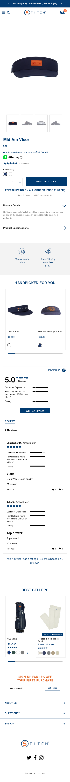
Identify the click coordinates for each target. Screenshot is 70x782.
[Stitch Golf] (35, 744)
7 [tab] (52, 353)
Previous (4, 260)
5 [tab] (38, 353)
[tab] (35, 410)
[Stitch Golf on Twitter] (29, 758)
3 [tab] (25, 353)
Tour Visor (13, 331)
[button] (13, 484)
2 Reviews (24, 163)
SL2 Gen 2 (12, 639)
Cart (65, 11)
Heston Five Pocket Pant (48, 640)
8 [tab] (59, 353)
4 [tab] (32, 353)
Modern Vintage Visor (50, 331)
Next (66, 260)
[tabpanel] (20, 319)
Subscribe (52, 688)
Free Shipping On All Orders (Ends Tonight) (35, 3)
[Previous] (9, 3)
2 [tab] (18, 353)
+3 (26, 652)
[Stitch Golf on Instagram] (41, 758)
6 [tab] (45, 353)
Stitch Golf (39, 773)
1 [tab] (11, 353)
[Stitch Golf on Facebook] (35, 758)
